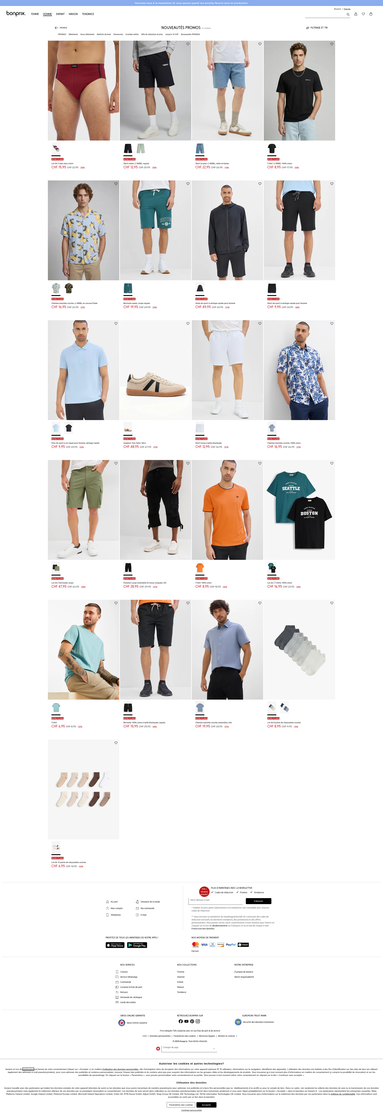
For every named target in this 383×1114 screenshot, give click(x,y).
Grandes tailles (132, 34)
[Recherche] (348, 15)
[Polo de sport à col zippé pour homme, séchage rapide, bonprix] (83, 368)
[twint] (243, 945)
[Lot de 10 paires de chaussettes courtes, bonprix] (83, 787)
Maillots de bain (104, 34)
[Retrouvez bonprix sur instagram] (198, 1021)
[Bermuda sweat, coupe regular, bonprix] (155, 228)
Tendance (88, 14)
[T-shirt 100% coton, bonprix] (227, 507)
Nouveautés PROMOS (190, 34)
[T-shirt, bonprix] (83, 647)
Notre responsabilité (244, 977)
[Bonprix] (16, 16)
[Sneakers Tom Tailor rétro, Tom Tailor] (155, 368)
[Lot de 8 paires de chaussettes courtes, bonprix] (299, 647)
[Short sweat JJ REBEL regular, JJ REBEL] (155, 88)
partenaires (28, 1069)
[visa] (204, 945)
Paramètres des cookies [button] (181, 1105)
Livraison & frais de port (131, 987)
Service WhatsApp (128, 977)
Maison (73, 14)
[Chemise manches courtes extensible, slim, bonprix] (227, 647)
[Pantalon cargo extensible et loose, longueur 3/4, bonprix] (155, 507)
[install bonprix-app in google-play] (138, 945)
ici (268, 1072)
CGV (145, 1036)
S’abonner (258, 901)
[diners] (212, 945)
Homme (47, 14)
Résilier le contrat (226, 1036)
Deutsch (337, 9)
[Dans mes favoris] (116, 44)
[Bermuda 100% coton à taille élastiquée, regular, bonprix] (155, 647)
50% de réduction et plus (152, 34)
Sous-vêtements (87, 34)
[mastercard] (196, 944)
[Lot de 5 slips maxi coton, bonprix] (83, 88)
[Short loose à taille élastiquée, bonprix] (227, 368)
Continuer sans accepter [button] (191, 1110)
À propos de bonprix (243, 972)
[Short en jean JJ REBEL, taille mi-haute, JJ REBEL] (227, 88)
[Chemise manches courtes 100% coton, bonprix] (299, 368)
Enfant (60, 14)
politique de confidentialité (343, 1094)
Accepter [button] (206, 1105)
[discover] (221, 945)
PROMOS (62, 34)
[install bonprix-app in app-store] (116, 945)
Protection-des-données (203, 928)
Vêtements (73, 34)
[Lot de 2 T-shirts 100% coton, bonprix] (299, 507)
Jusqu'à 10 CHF (171, 34)
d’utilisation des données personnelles (120, 1069)
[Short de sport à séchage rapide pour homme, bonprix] (299, 228)
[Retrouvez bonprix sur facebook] (181, 1021)
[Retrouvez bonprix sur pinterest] (192, 1021)
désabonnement (220, 925)
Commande (125, 982)
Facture (195, 951)
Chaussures (118, 34)
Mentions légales (207, 1036)
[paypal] (230, 945)
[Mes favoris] (364, 16)
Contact (124, 972)
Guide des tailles (128, 1002)
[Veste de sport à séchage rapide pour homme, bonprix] (227, 228)
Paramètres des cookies (185, 1036)
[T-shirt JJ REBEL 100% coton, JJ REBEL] (299, 88)
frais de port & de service (208, 1031)
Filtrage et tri (319, 27)
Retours (124, 992)
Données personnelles (160, 1036)
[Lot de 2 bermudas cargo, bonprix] (83, 507)
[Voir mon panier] (371, 16)
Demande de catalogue (131, 997)
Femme (35, 14)
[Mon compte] (356, 16)
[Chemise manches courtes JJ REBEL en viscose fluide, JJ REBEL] (83, 228)
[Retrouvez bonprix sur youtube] (186, 1021)
